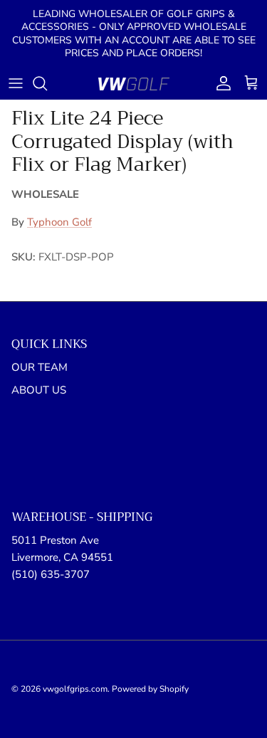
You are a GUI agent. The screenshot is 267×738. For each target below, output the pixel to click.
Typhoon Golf (59, 222)
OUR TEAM (39, 367)
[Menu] (15, 83)
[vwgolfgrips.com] (133, 83)
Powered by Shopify (150, 689)
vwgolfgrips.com (75, 689)
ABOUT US (38, 390)
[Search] (47, 83)
